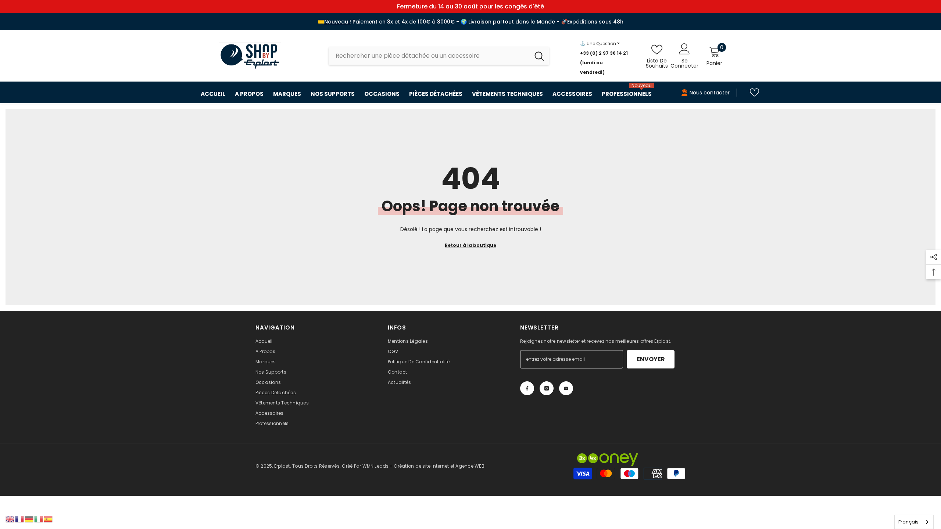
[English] (10, 518)
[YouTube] (566, 388)
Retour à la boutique (470, 245)
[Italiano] (39, 518)
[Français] (20, 518)
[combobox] (429, 56)
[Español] (48, 518)
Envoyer (651, 359)
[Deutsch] (29, 518)
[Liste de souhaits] (754, 92)
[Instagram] (547, 388)
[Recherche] (439, 56)
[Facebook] (527, 388)
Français (908, 521)
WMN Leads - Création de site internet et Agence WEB (423, 466)
